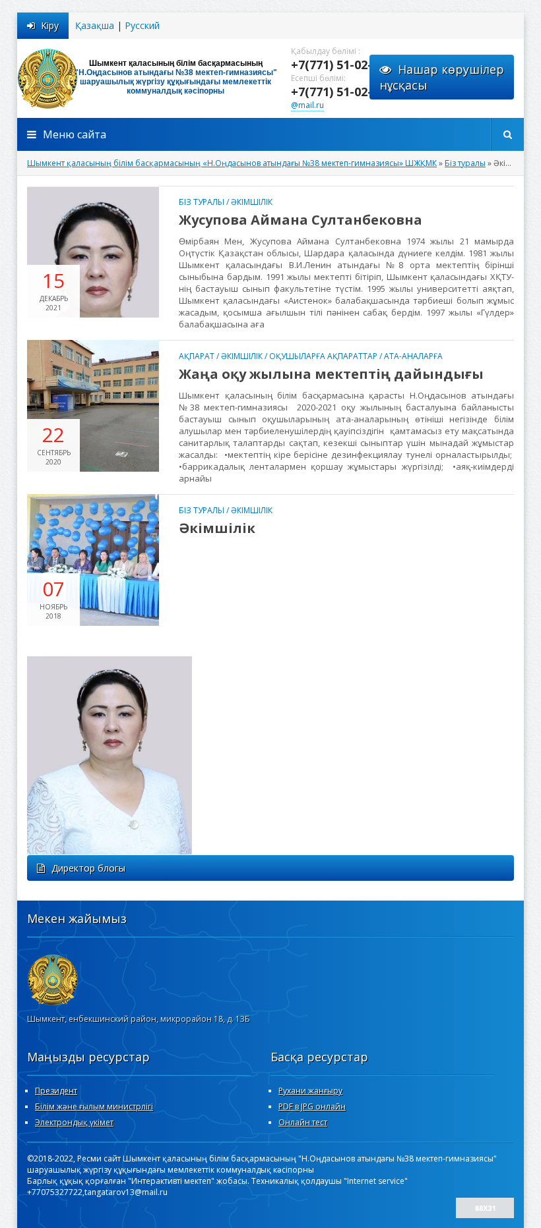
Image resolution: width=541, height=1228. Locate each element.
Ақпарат (196, 356)
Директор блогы (88, 868)
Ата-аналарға (413, 356)
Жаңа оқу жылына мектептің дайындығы (331, 374)
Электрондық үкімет (74, 1122)
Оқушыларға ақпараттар (323, 356)
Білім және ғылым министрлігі (94, 1106)
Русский (142, 25)
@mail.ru (307, 105)
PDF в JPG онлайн (312, 1106)
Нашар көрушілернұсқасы (441, 77)
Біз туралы (201, 202)
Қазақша (94, 25)
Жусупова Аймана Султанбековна (300, 220)
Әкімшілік (251, 202)
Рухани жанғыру (310, 1090)
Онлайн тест (302, 1122)
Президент (56, 1090)
